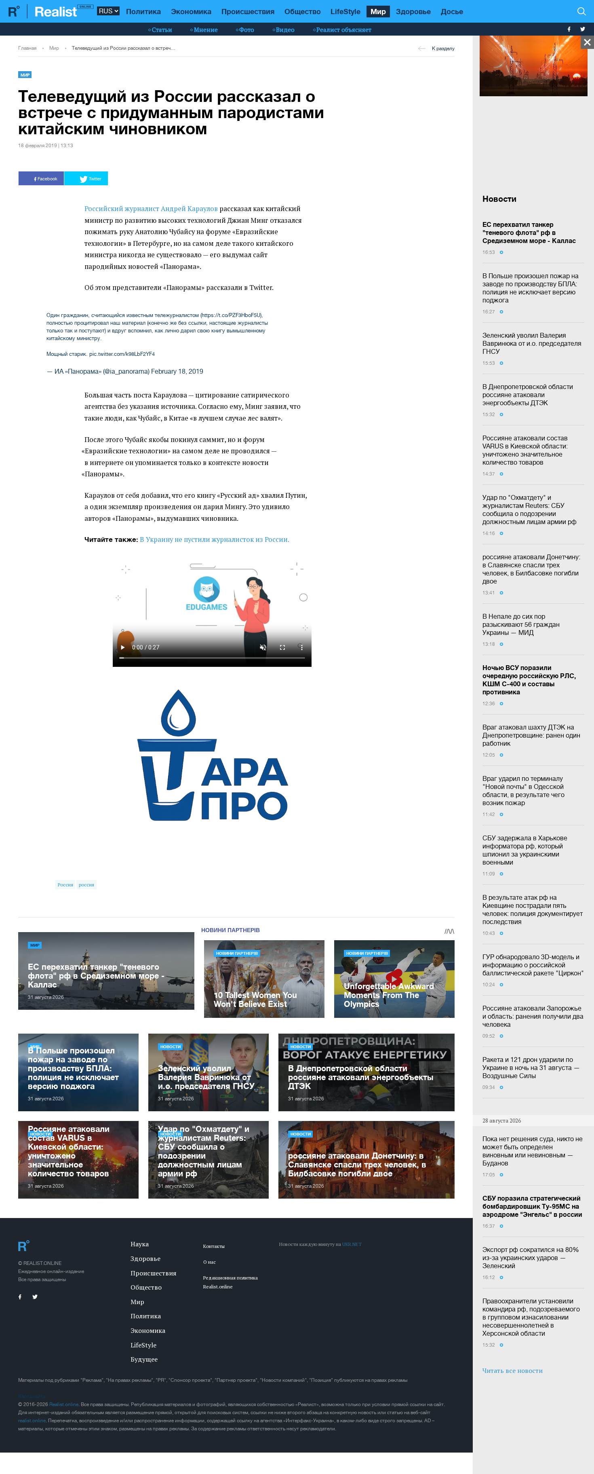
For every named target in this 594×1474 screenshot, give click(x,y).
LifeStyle (345, 11)
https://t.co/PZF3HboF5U (231, 315)
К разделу (443, 48)
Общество (302, 11)
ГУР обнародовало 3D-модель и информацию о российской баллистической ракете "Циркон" (533, 965)
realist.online (32, 1420)
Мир (378, 11)
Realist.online (63, 1404)
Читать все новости (512, 1370)
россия (86, 885)
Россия (65, 885)
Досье (452, 11)
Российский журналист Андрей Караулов (151, 208)
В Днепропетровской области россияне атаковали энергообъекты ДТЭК (527, 394)
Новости (170, 1046)
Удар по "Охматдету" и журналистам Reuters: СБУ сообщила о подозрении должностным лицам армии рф (529, 509)
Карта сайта (31, 1396)
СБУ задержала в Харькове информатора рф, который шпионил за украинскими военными (524, 850)
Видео (285, 29)
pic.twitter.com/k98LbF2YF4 (122, 354)
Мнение (206, 29)
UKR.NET (352, 1244)
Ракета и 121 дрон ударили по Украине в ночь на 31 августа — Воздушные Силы (531, 1067)
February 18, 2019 (177, 371)
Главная (27, 48)
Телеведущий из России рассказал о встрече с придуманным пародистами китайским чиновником (123, 48)
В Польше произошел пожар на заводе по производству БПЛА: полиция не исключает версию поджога (530, 288)
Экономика (191, 11)
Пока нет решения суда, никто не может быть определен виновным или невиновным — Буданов (532, 1151)
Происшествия (247, 11)
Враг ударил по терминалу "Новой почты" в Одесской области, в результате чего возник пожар (523, 790)
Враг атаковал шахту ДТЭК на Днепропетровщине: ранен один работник (531, 735)
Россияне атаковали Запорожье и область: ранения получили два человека (532, 1016)
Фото (246, 29)
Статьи (162, 29)
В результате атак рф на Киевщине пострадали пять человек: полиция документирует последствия (532, 909)
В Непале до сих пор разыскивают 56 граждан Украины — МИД (521, 624)
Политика (143, 11)
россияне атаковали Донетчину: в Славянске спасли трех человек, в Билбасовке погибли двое (531, 569)
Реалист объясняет (343, 29)
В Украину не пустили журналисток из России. (214, 539)
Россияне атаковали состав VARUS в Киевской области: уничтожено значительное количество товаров (525, 450)
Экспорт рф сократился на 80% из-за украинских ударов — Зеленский (530, 1257)
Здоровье (413, 11)
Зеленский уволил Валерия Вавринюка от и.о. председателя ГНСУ (531, 343)
